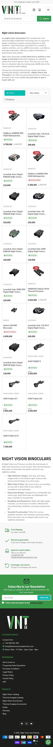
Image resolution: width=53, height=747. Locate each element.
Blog (4, 714)
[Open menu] (48, 10)
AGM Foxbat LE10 (11, 436)
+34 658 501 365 (17, 555)
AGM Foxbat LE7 (10, 398)
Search (46, 18)
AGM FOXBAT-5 (34, 361)
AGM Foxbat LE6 (35, 398)
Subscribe (44, 597)
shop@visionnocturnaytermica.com (24, 557)
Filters (11, 93)
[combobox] (26, 18)
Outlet (5, 707)
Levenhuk (32, 129)
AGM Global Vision (35, 356)
